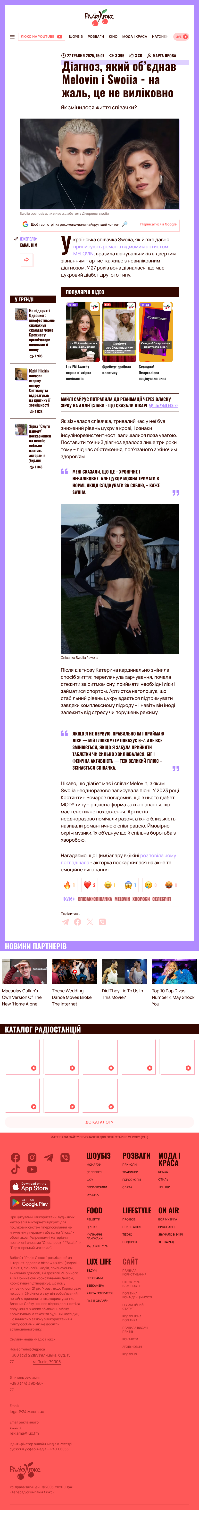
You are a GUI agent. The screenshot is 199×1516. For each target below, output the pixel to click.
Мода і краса (134, 36)
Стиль (163, 1179)
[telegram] (65, 922)
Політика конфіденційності (137, 1295)
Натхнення (163, 36)
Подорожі (130, 1242)
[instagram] (32, 1157)
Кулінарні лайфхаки (95, 1236)
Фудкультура (97, 1246)
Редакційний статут (132, 1307)
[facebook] (77, 922)
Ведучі (92, 1271)
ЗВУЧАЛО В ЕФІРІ (170, 1235)
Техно (127, 1235)
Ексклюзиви (97, 1187)
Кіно (113, 36)
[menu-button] (12, 37)
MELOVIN (122, 899)
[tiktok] (15, 1169)
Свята (127, 1187)
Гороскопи (131, 1180)
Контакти (130, 1339)
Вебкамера (95, 1286)
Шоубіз (76, 36)
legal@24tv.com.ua (27, 1411)
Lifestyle (136, 1210)
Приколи (129, 1165)
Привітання (131, 1227)
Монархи (94, 1165)
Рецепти (93, 1219)
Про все (128, 1219)
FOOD (95, 1210)
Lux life (99, 1261)
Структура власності (131, 1284)
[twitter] (90, 922)
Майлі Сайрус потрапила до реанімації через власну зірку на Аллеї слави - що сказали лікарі (116, 402)
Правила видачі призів (135, 1330)
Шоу (90, 1180)
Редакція (129, 1354)
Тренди (164, 1187)
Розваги (96, 36)
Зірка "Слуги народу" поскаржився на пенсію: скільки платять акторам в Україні (40, 443)
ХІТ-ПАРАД (166, 1242)
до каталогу (99, 1122)
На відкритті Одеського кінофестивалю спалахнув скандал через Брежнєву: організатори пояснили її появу (42, 329)
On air (168, 1210)
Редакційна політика (131, 1318)
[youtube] (32, 1169)
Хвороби (141, 899)
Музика (93, 1195)
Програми (95, 1278)
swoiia (104, 213)
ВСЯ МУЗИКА (167, 1219)
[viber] (102, 922)
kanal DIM (28, 245)
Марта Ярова (164, 55)
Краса (163, 1172)
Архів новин (132, 1347)
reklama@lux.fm (24, 1433)
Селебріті (161, 899)
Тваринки (130, 1172)
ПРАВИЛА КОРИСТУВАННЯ (134, 1272)
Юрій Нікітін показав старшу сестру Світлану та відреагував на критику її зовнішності (39, 388)
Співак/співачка (95, 899)
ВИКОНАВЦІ (166, 1227)
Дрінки (92, 1227)
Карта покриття (100, 1293)
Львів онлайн (98, 1301)
